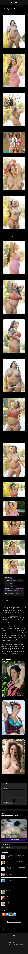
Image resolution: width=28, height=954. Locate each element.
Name (4, 797)
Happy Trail (20, 590)
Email (16, 797)
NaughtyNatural (13, 586)
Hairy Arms (20, 588)
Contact (17, 942)
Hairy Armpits (13, 588)
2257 (13, 942)
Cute (11, 593)
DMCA (10, 942)
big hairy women (14, 615)
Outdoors (6, 595)
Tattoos (11, 595)
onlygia (7, 902)
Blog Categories (5, 844)
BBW (11, 577)
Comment (5, 788)
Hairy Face (7, 590)
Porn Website (4, 929)
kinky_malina (8, 890)
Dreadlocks (16, 593)
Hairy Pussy (13, 590)
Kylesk (12, 599)
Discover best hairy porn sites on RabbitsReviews (15, 867)
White (22, 580)
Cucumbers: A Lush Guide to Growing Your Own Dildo (16, 861)
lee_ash (7, 896)
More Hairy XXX (4, 931)
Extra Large (13, 580)
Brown (11, 583)
